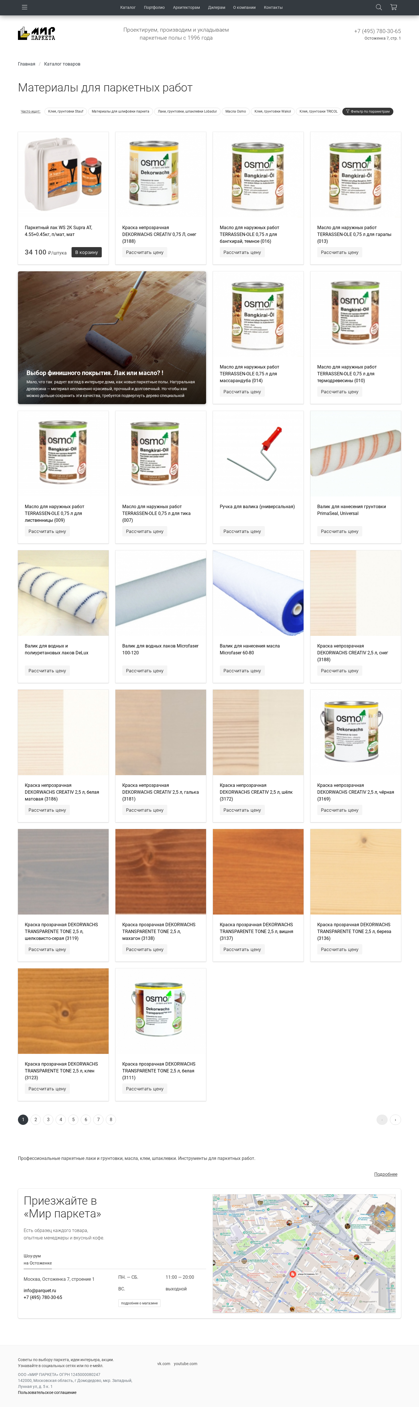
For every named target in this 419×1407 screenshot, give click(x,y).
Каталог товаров (62, 64)
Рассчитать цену (145, 252)
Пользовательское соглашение (47, 1392)
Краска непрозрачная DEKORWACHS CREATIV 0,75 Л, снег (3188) (159, 234)
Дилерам (216, 7)
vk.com (163, 1363)
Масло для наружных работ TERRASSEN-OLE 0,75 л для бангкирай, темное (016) (249, 234)
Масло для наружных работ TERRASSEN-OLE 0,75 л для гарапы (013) (354, 234)
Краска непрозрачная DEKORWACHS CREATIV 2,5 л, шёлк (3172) (256, 792)
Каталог (128, 7)
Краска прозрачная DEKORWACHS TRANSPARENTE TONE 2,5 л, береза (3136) (354, 931)
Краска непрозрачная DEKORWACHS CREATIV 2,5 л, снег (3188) (352, 652)
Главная (26, 64)
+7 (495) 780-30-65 (377, 31)
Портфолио (154, 7)
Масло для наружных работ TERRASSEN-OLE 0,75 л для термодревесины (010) (347, 373)
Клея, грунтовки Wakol (273, 111)
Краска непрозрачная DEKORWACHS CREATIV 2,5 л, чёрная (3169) (355, 792)
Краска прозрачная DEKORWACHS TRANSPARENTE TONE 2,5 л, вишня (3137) (256, 931)
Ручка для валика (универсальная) (257, 506)
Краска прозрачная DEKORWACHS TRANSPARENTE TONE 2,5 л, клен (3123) (61, 1070)
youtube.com (185, 1363)
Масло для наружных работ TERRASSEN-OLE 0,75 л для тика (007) (156, 513)
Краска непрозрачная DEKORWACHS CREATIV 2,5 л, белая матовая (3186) (62, 792)
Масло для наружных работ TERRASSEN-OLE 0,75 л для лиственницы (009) (54, 513)
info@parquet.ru (40, 1290)
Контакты (273, 7)
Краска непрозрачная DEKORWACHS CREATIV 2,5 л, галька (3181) (160, 792)
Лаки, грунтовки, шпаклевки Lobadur (187, 111)
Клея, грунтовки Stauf (65, 111)
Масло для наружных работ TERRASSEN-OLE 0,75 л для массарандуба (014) (249, 373)
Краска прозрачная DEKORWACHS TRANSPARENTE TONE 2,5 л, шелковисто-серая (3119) (61, 931)
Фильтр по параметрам (370, 111)
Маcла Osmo (235, 111)
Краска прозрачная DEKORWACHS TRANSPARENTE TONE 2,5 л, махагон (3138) (159, 931)
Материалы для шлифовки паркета (120, 111)
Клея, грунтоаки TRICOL (318, 111)
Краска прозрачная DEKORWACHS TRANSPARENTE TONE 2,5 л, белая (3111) (159, 1070)
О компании (244, 7)
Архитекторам (186, 7)
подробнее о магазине (139, 1303)
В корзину (86, 252)
